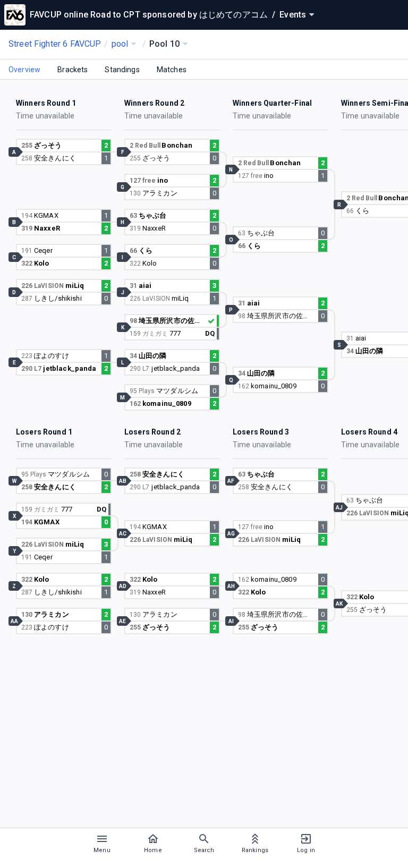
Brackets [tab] (72, 69)
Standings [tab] (122, 69)
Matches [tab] (171, 69)
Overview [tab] (24, 69)
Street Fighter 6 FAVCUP (54, 44)
